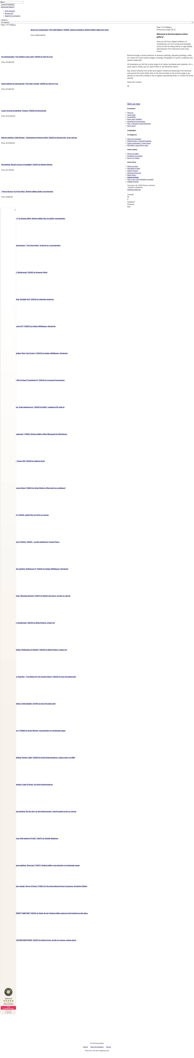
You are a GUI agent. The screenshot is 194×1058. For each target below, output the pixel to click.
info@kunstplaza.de (134, 190)
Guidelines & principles (134, 156)
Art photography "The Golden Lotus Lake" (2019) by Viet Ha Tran (27, 57)
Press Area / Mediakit (134, 119)
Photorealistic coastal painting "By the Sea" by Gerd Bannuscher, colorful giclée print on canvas (38, 811)
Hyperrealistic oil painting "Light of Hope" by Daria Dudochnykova (27, 784)
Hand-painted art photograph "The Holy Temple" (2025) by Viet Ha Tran (29, 84)
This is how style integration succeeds (140, 179)
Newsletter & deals (133, 168)
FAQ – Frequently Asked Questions (139, 123)
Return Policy (131, 175)
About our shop (132, 166)
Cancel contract (133, 177)
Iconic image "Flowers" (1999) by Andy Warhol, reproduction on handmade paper (33, 731)
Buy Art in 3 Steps (133, 158)
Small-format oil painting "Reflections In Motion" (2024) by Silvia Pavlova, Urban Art (34, 650)
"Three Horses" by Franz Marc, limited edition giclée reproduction (27, 192)
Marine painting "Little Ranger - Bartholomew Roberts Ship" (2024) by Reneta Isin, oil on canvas (39, 138)
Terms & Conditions (97, 1047)
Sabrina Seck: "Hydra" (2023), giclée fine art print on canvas (25, 515)
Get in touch (131, 126)
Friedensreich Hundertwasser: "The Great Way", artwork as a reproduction (30, 245)
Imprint (85, 1047)
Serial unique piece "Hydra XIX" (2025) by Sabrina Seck (23, 461)
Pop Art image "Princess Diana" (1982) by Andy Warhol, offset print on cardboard (33, 488)
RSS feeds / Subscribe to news (137, 145)
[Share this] (128, 86)
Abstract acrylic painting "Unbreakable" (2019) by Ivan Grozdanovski (28, 704)
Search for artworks (12, 16)
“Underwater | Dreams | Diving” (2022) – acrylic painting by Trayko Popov (30, 542)
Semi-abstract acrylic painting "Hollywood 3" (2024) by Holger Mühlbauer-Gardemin (34, 569)
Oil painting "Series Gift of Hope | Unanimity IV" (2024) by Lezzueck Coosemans (33, 380)
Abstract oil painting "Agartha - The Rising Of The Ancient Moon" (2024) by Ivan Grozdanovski (38, 677)
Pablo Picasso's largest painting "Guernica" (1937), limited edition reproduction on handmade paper (40, 865)
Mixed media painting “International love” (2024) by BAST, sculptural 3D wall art (32, 407)
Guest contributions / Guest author (139, 143)
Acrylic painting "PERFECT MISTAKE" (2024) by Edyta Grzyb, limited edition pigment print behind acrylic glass (44, 913)
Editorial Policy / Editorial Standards (139, 141)
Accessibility (131, 117)
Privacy (108, 1047)
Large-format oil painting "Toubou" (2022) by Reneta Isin (23, 111)
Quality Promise (132, 171)
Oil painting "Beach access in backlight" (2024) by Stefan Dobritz (26, 165)
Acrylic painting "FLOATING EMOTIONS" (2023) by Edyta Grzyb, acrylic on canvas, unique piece (38, 940)
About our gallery (133, 154)
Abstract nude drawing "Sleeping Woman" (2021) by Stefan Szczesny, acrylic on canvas (35, 596)
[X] (128, 197)
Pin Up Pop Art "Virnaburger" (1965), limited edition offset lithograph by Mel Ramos (34, 434)
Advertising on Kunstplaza (136, 121)
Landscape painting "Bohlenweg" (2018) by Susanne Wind (24, 272)
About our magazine (134, 139)
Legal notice (131, 115)
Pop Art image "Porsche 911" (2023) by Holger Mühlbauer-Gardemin (28, 326)
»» (15, 25)
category (4, 20)
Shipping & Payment (134, 173)
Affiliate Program (133, 181)
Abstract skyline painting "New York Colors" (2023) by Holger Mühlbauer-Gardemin (34, 353)
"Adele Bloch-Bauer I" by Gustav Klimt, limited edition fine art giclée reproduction (33, 218)
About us (130, 112)
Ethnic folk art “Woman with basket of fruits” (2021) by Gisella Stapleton (29, 838)
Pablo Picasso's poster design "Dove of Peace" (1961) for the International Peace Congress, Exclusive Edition (44, 886)
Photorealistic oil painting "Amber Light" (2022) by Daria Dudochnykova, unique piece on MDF (38, 758)
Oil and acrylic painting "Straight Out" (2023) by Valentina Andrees (27, 299)
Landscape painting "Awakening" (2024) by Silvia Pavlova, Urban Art (28, 623)
